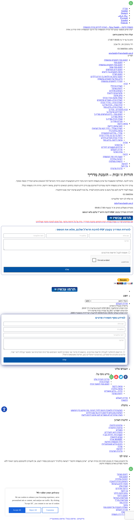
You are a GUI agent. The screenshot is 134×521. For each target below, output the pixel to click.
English (124, 11)
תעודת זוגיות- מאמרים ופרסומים (109, 100)
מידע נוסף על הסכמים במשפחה (109, 79)
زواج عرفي (123, 16)
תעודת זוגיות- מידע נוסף (113, 107)
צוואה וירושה (122, 123)
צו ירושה (124, 491)
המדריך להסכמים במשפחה (111, 81)
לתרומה (125, 164)
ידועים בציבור (117, 88)
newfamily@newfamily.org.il (121, 53)
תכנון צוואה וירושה (115, 126)
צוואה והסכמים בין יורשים (112, 72)
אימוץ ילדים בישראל (119, 484)
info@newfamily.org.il (123, 203)
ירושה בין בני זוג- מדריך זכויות (110, 135)
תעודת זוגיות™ (116, 86)
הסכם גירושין (122, 495)
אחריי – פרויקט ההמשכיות (111, 133)
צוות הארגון (117, 152)
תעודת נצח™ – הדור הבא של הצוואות (107, 128)
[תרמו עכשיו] (64, 291)
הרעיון (125, 154)
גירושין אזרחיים (122, 488)
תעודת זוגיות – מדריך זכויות (111, 102)
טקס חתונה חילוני (121, 493)
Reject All (33, 510)
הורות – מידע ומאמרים (113, 391)
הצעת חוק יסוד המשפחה (112, 156)
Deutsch (124, 13)
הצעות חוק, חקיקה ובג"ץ (112, 434)
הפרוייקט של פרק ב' (114, 112)
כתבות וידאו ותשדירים (113, 432)
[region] (34, 502)
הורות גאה (123, 502)
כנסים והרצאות (116, 437)
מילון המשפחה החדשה (113, 442)
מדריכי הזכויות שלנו (101, 379)
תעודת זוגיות (104, 381)
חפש (125, 295)
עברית (125, 8)
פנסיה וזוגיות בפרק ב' (114, 119)
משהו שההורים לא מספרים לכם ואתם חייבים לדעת (102, 415)
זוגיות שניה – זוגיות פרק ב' (112, 105)
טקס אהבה (118, 95)
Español (124, 20)
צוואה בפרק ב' (116, 116)
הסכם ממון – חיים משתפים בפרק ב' (108, 114)
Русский (124, 18)
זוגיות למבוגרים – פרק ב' (118, 109)
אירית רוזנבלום (116, 149)
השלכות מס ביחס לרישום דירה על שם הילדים (104, 412)
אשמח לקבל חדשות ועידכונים (114, 252)
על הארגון (118, 145)
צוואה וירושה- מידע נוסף (112, 140)
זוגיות (126, 83)
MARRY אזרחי (116, 439)
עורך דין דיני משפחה (119, 514)
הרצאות (124, 400)
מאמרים (119, 430)
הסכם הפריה (117, 74)
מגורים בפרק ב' (116, 121)
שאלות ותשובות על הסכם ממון (115, 507)
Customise (50, 510)
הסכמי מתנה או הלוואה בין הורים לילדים (106, 76)
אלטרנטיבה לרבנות (114, 93)
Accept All (17, 510)
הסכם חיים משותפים (114, 69)
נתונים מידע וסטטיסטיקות (112, 444)
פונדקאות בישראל (120, 498)
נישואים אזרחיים (115, 90)
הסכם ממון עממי (115, 67)
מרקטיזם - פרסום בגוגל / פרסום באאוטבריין (67, 519)
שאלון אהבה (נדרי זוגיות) (112, 98)
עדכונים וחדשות (116, 425)
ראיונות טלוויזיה (116, 159)
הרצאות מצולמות (115, 161)
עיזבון (125, 505)
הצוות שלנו (123, 486)
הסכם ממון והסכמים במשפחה (116, 60)
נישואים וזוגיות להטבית (119, 481)
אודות (125, 142)
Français (124, 23)
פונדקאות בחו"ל (121, 500)
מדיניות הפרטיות (115, 451)
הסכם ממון (118, 62)
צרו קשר (124, 166)
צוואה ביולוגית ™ (115, 131)
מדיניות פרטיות (116, 168)
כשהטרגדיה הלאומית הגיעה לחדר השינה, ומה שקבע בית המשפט (96, 410)
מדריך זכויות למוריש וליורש (111, 138)
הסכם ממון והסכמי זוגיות (99, 384)
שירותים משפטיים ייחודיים (111, 147)
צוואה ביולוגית (116, 389)
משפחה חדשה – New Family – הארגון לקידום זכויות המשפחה (108, 27)
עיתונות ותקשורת (115, 427)
